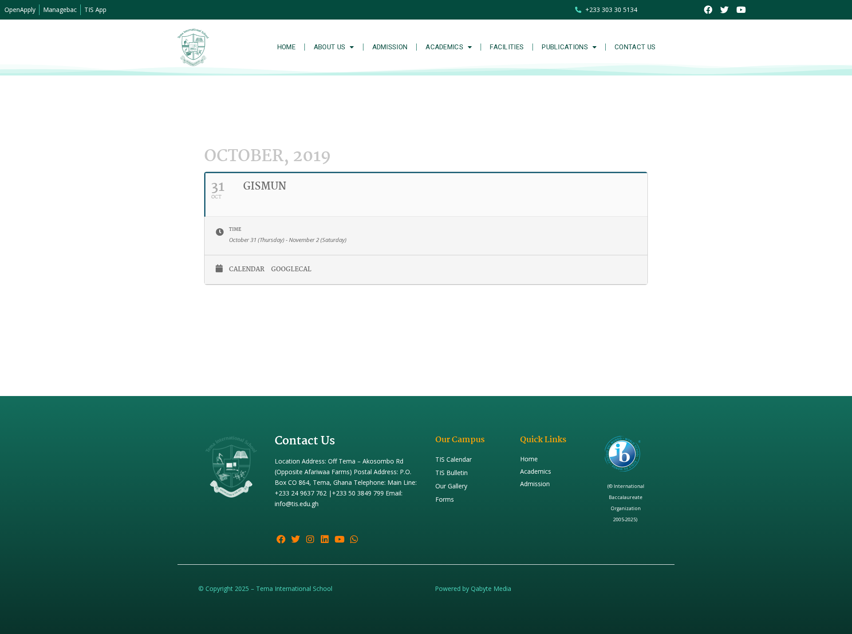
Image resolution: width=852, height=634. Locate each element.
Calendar (246, 269)
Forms (444, 499)
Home (286, 47)
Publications (565, 47)
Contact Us (635, 47)
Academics (444, 47)
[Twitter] (724, 10)
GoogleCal (291, 269)
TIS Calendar (453, 459)
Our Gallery (451, 486)
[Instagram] (310, 539)
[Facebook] (708, 10)
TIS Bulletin (451, 472)
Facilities (507, 47)
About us (329, 47)
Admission (390, 47)
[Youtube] (741, 10)
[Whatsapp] (354, 539)
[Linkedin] (325, 539)
